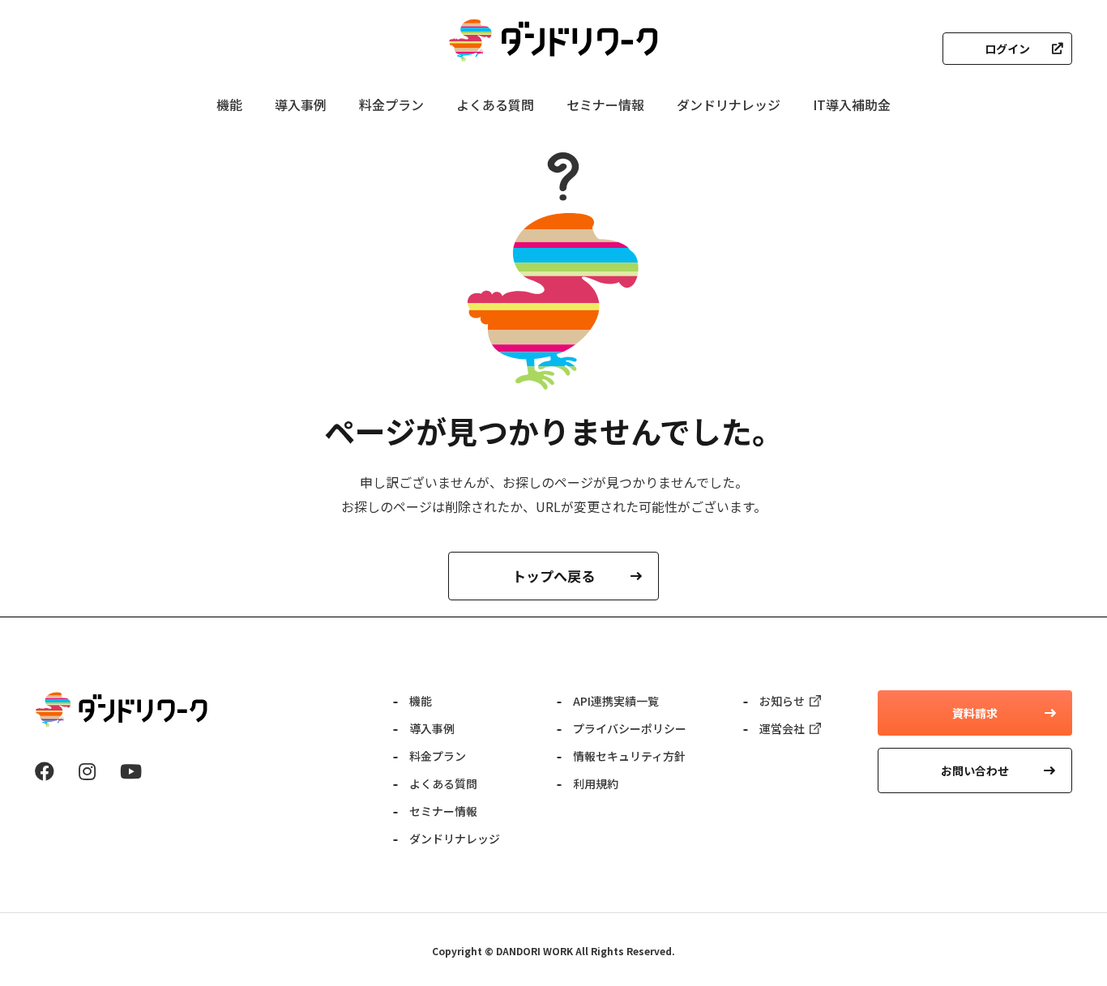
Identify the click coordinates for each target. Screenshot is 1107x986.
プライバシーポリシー (629, 728)
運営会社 (782, 728)
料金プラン (391, 104)
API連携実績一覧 (616, 701)
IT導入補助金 (852, 104)
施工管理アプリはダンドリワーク (553, 40)
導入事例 (301, 104)
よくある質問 (495, 104)
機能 (229, 104)
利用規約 (595, 783)
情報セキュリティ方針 (629, 756)
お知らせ (782, 701)
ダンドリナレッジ (728, 104)
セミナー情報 (605, 104)
